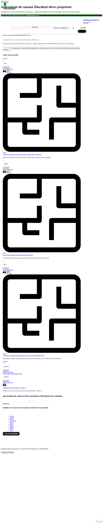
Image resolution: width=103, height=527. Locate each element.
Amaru (12, 417)
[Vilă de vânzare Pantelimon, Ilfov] (6, 370)
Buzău (24, 35)
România (21, 35)
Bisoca (12, 426)
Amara (12, 416)
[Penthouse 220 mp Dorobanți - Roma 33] (6, 381)
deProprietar (10, 8)
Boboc (11, 429)
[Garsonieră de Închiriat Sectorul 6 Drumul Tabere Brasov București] (6, 67)
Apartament (16, 35)
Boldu (11, 430)
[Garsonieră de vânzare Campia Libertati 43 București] (6, 168)
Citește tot (6, 404)
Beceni (12, 422)
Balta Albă (13, 421)
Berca (11, 424)
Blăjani (12, 427)
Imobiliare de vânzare (8, 35)
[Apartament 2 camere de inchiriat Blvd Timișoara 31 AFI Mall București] (6, 268)
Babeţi (11, 419)
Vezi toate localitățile (11, 433)
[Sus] (99, 520)
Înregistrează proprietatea (91, 20)
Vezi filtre (83, 28)
